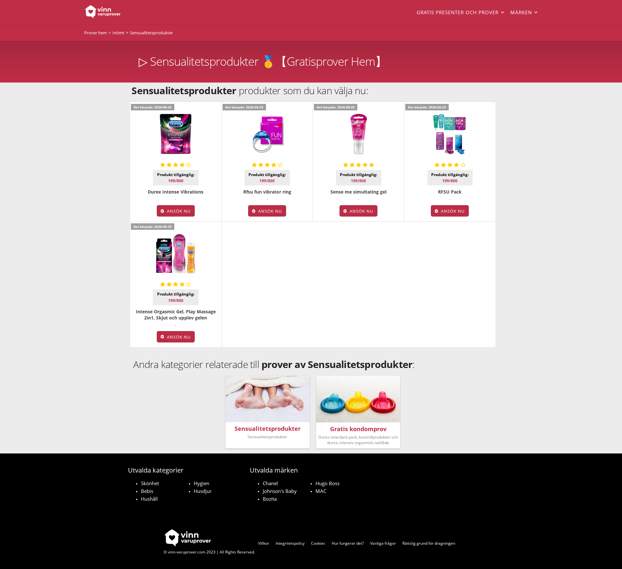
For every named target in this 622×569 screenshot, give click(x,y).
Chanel (270, 483)
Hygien (201, 483)
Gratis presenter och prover (458, 12)
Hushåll (149, 499)
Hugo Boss (328, 483)
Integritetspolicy (290, 543)
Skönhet (150, 483)
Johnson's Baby (280, 491)
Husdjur (203, 491)
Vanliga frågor (383, 543)
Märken (521, 12)
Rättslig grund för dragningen (428, 543)
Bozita (270, 499)
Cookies (318, 543)
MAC (321, 491)
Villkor (263, 543)
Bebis (147, 491)
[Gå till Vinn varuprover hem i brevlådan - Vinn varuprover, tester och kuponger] (129, 12)
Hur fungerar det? (348, 543)
